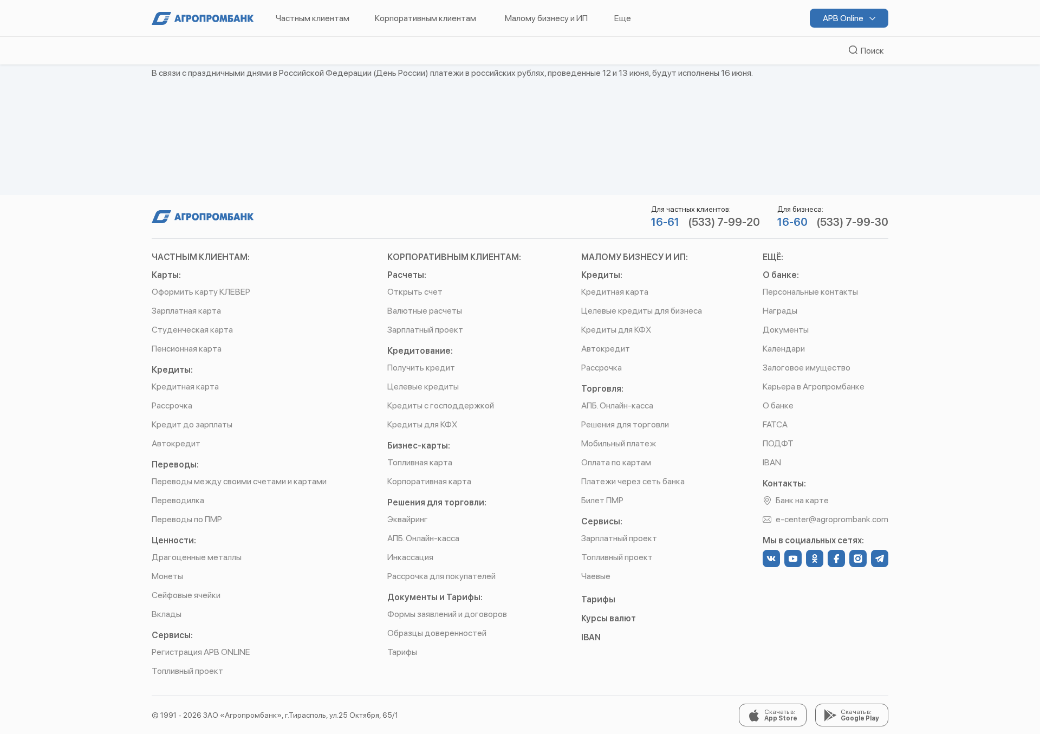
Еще (622, 18)
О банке (778, 405)
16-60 (792, 222)
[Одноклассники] (814, 558)
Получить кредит (421, 367)
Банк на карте (802, 500)
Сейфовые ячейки (186, 595)
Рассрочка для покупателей (441, 576)
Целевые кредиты (423, 386)
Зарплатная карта (186, 311)
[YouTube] (793, 558)
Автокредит (176, 443)
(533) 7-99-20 (724, 222)
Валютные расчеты (424, 311)
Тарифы (402, 652)
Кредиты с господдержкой (440, 405)
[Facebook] (836, 558)
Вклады (166, 614)
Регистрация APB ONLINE (201, 652)
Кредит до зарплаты (192, 424)
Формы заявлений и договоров (447, 614)
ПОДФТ (778, 443)
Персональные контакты (810, 292)
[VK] (771, 558)
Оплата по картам (616, 462)
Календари (784, 348)
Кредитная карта (185, 386)
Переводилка (178, 500)
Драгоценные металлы (197, 557)
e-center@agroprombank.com (832, 519)
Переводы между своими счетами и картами (239, 481)
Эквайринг (407, 519)
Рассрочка (172, 405)
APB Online (844, 18)
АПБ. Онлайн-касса (423, 538)
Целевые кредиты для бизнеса (641, 311)
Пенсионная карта (187, 348)
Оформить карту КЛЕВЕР (201, 292)
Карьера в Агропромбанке (813, 386)
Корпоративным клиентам (425, 18)
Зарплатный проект (425, 329)
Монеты (167, 576)
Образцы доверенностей (436, 633)
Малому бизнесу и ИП (546, 18)
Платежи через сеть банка (633, 481)
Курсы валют (608, 618)
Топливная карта (419, 462)
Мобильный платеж (618, 443)
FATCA (775, 424)
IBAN (591, 637)
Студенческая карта (192, 329)
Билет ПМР (602, 500)
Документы (786, 329)
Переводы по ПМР (187, 519)
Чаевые (595, 576)
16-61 (665, 222)
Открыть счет (415, 292)
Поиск (870, 51)
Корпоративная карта (429, 481)
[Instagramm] (858, 558)
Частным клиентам (312, 18)
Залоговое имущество (806, 367)
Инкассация (410, 557)
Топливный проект (187, 671)
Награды (780, 311)
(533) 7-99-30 (852, 222)
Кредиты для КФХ (422, 424)
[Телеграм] (879, 558)
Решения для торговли (625, 424)
